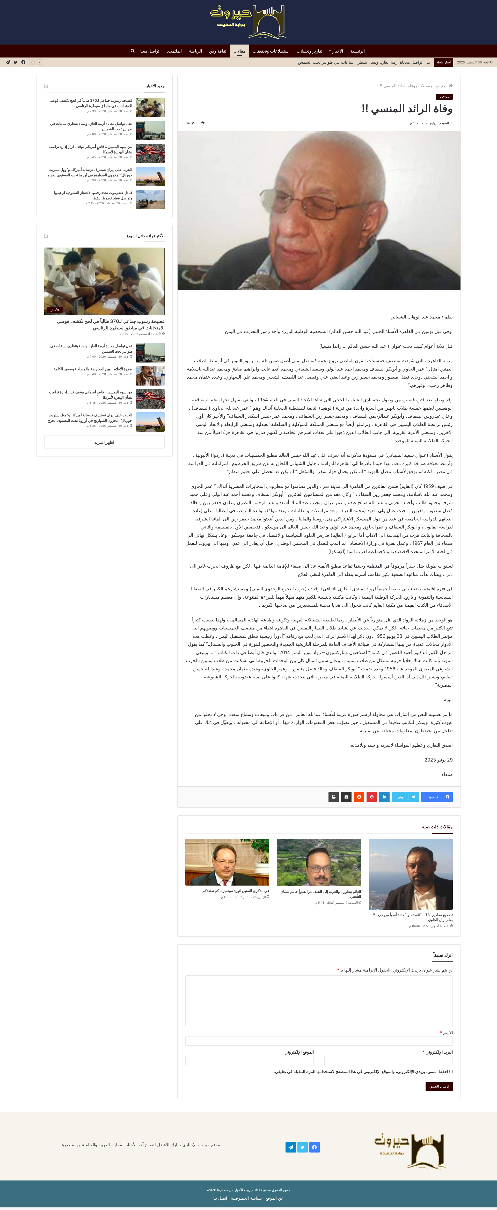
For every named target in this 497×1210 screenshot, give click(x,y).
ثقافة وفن (217, 51)
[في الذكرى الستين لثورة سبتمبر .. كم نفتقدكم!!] (227, 862)
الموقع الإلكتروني (299, 1052)
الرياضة (195, 51)
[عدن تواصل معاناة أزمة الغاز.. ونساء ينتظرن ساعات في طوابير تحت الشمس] (150, 130)
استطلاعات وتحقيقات (271, 51)
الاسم (446, 1032)
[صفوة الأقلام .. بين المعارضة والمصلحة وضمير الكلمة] (150, 376)
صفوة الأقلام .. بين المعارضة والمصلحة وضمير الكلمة (93, 369)
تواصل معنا (149, 51)
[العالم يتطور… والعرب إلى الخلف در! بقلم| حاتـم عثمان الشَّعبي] (319, 862)
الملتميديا (174, 51)
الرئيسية (357, 51)
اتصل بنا (220, 1198)
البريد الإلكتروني (437, 1052)
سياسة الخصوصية (246, 1198)
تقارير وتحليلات (309, 51)
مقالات (239, 51)
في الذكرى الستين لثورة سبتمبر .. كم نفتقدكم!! (234, 890)
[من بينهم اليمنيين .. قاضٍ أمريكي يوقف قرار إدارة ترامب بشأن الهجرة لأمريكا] (150, 153)
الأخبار (337, 51)
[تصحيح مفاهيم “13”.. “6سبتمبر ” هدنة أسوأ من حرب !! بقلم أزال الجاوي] (411, 874)
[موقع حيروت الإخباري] (248, 22)
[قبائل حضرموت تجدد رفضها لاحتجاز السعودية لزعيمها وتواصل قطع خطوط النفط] (150, 199)
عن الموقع (275, 1198)
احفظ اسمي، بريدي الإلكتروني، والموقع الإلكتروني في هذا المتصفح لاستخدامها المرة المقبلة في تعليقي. (361, 1071)
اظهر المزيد (104, 442)
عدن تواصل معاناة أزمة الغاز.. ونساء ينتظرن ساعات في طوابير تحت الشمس (364, 62)
